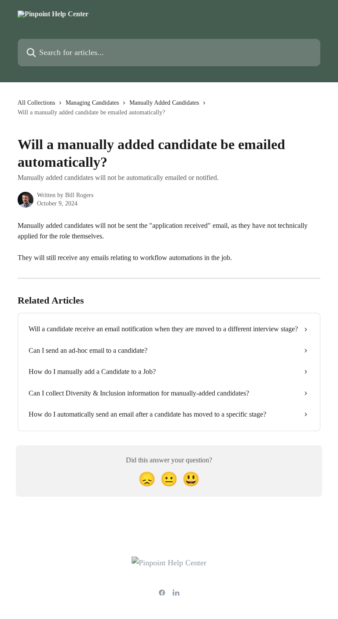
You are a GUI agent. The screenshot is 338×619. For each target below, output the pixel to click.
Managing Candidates (92, 102)
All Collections (36, 102)
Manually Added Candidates (164, 102)
